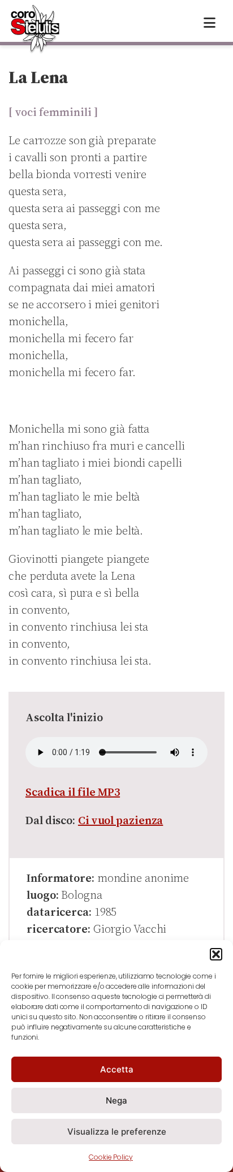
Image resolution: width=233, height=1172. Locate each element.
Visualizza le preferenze (116, 1131)
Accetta (116, 1069)
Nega (116, 1100)
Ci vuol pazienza (120, 820)
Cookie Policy (111, 1157)
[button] (216, 954)
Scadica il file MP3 (72, 792)
